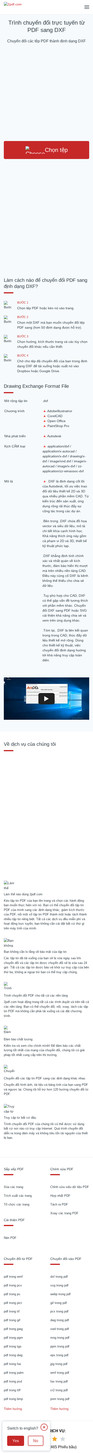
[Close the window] (44, 1427)
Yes (15, 1441)
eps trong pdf (59, 1355)
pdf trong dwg (13, 1355)
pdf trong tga (12, 1346)
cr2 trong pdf (59, 1390)
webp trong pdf (60, 1294)
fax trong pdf (59, 1381)
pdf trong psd (13, 1381)
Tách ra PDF (59, 1204)
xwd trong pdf (59, 1329)
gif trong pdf (58, 1303)
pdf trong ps (12, 1294)
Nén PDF (10, 1238)
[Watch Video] (46, 698)
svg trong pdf (59, 1285)
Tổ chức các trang (16, 1204)
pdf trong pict (13, 1303)
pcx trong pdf (59, 1311)
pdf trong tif (12, 1311)
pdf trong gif (12, 1320)
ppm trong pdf (59, 1346)
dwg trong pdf (59, 1320)
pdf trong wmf (13, 1276)
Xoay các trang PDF (64, 1213)
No (35, 1441)
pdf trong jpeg (13, 1329)
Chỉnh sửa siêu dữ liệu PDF (69, 1187)
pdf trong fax (12, 1364)
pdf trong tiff (12, 1390)
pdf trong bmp (13, 1399)
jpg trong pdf (58, 1364)
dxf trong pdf (59, 1276)
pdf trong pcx (13, 1285)
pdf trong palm (14, 1372)
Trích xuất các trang (18, 1195)
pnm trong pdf (59, 1399)
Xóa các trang (13, 1187)
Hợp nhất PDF (60, 1195)
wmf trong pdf (59, 1372)
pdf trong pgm (13, 1337)
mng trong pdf (59, 1337)
